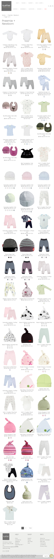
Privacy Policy (43, 546)
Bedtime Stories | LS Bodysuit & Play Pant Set (44, 92)
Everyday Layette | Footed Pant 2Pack (44, 45)
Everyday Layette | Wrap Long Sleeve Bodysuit (44, 69)
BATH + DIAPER (39, 3)
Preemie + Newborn (13, 15)
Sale (29, 543)
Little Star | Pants (44, 254)
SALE (46, 9)
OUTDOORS (31, 9)
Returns (17, 543)
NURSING (15, 9)
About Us (42, 538)
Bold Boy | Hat (27, 344)
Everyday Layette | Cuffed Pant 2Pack (10, 231)
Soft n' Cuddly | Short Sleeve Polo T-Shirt (10, 522)
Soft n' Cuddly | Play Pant (44, 207)
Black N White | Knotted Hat (27, 322)
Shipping (17, 541)
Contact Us (18, 540)
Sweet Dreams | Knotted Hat (27, 367)
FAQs (16, 538)
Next (30, 528)
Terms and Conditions (43, 543)
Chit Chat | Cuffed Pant (9, 367)
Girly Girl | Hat (10, 457)
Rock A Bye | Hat (9, 254)
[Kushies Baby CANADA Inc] (6, 6)
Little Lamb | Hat (27, 501)
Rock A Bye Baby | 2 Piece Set (27, 231)
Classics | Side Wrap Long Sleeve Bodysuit (10, 45)
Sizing (29, 540)
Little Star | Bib (10, 501)
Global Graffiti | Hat (27, 479)
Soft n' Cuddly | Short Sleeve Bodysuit (44, 164)
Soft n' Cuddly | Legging (44, 501)
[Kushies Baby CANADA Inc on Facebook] (5, 551)
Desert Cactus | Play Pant (10, 299)
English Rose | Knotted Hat (27, 299)
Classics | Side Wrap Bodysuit (27, 45)
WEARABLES (23, 9)
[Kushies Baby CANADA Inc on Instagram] (6, 551)
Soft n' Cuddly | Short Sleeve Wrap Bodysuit (27, 69)
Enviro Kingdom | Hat (44, 412)
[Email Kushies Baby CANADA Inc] (3, 551)
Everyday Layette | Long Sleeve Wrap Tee (44, 299)
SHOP (17, 3)
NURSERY (31, 3)
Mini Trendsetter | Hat (27, 163)
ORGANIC (39, 9)
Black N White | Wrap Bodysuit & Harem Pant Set (9, 479)
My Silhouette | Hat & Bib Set (10, 116)
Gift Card (30, 541)
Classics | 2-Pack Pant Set (10, 92)
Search (29, 538)
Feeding (24, 3)
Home (3, 15)
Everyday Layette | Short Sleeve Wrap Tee (44, 116)
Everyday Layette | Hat (10, 185)
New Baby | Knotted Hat (27, 390)
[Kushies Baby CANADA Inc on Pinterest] (8, 551)
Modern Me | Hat (44, 389)
